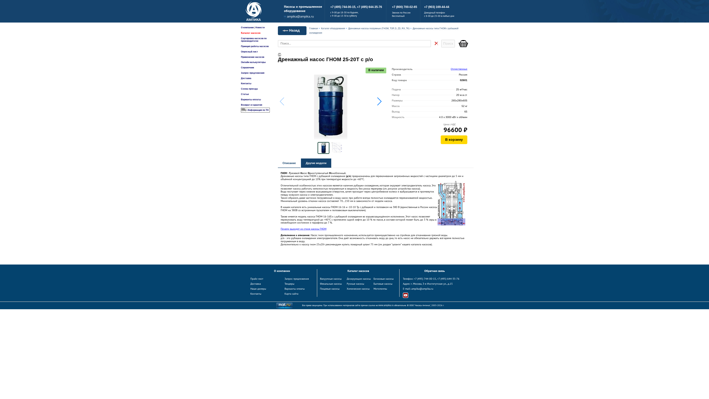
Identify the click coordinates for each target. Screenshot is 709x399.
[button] (379, 101)
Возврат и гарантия (251, 105)
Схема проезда (249, 89)
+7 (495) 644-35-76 (369, 6)
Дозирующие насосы (359, 278)
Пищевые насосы (330, 288)
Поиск (448, 43)
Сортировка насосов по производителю (254, 39)
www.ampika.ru (386, 305)
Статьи (245, 94)
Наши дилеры (258, 288)
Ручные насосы (355, 283)
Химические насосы (358, 288)
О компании (247, 27)
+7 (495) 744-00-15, (343, 6)
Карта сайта (291, 293)
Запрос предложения (252, 73)
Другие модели (316, 163)
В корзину (454, 139)
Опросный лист (249, 51)
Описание (289, 163)
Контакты (246, 83)
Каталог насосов (251, 33)
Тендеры (289, 283)
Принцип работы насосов (255, 46)
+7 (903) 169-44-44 (436, 6)
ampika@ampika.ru (300, 16)
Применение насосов (252, 57)
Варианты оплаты (251, 99)
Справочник (247, 67)
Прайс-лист (256, 278)
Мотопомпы (380, 288)
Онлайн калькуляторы (253, 62)
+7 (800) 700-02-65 (404, 6)
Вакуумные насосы (331, 278)
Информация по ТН (258, 110)
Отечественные (459, 69)
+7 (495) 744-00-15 (425, 278)
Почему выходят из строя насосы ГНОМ (303, 229)
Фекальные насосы (331, 283)
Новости (260, 27)
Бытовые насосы (383, 283)
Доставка (246, 78)
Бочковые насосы (384, 278)
